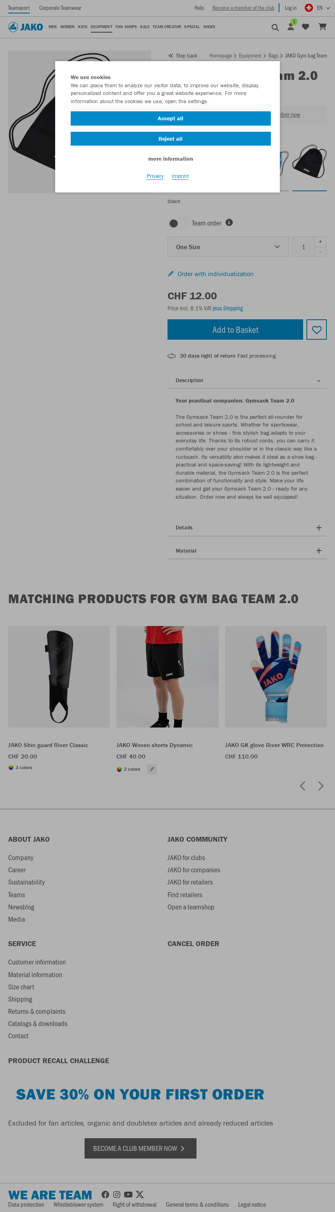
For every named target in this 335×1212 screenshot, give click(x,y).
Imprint (180, 175)
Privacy (155, 175)
